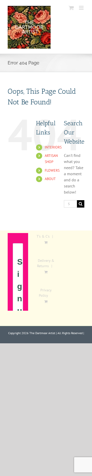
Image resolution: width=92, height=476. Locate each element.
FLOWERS (52, 170)
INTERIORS (53, 147)
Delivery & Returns (45, 263)
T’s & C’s (43, 236)
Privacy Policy (45, 293)
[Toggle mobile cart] (71, 7)
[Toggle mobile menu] (81, 7)
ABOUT (50, 178)
